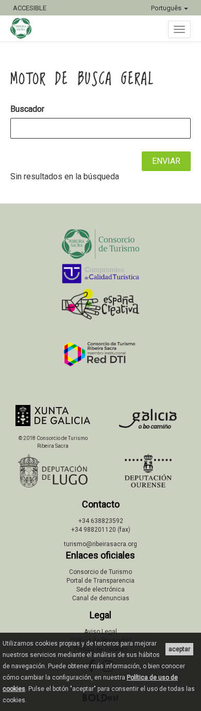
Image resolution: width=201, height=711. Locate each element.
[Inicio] (26, 28)
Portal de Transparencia (100, 580)
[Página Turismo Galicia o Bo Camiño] (148, 421)
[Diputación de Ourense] (148, 470)
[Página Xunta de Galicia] (52, 415)
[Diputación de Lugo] (52, 470)
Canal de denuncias (100, 598)
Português (167, 8)
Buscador (27, 109)
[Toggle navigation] (179, 29)
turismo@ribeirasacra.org (100, 544)
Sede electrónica (100, 589)
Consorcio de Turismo (100, 571)
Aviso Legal (100, 631)
